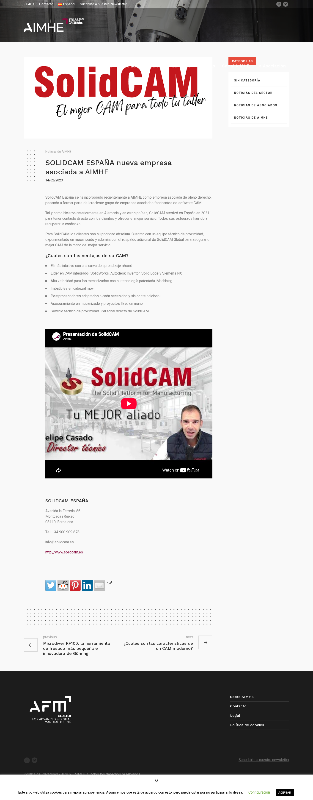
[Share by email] (99, 585)
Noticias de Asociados (255, 105)
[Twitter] (285, 4)
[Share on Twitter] (50, 585)
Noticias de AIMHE (58, 151)
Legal (235, 715)
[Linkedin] (279, 4)
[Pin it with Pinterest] (75, 585)
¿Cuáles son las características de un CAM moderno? (158, 646)
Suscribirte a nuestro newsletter (264, 760)
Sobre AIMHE (242, 696)
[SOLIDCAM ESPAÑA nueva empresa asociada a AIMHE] (118, 97)
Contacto (238, 706)
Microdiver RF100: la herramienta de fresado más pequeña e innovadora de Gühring (76, 648)
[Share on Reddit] (63, 585)
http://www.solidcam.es (64, 552)
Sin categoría (247, 80)
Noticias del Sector (253, 93)
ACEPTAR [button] (284, 792)
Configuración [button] (259, 792)
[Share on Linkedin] (87, 585)
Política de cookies (247, 725)
